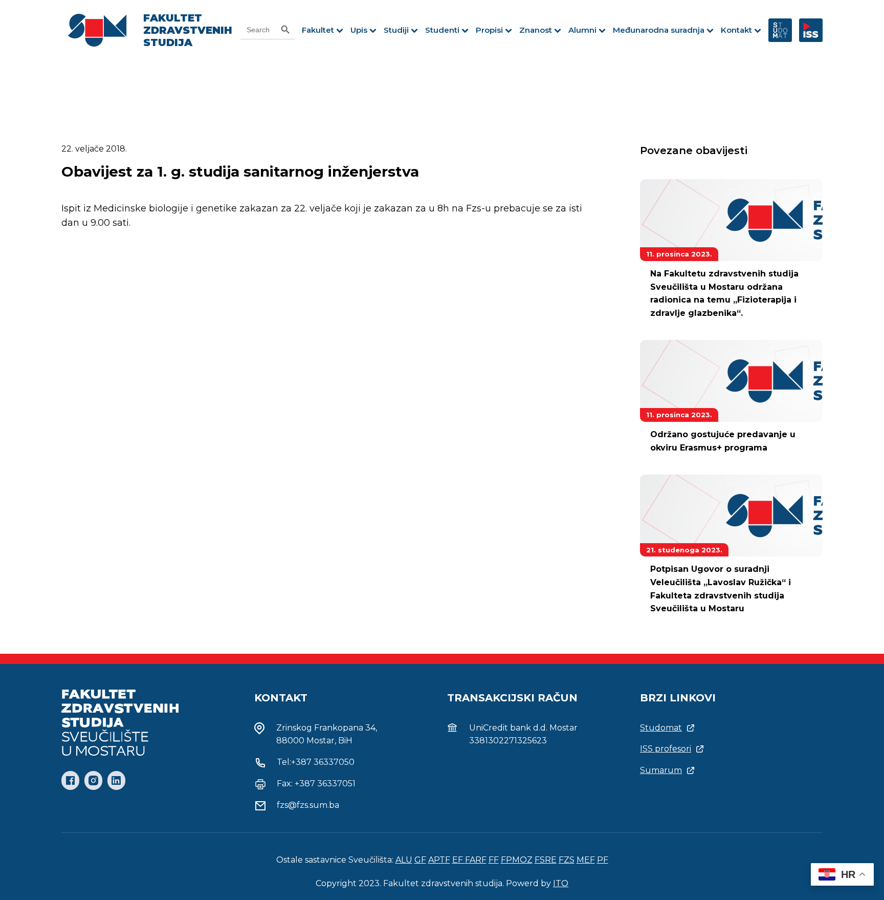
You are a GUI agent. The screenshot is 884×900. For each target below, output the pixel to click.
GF (420, 860)
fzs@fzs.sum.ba (308, 805)
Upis (358, 30)
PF (602, 860)
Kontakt (736, 30)
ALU (403, 860)
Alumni (582, 30)
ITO (560, 883)
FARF (476, 860)
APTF (439, 860)
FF (494, 860)
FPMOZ (517, 860)
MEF (586, 860)
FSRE (546, 860)
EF (458, 860)
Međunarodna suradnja (658, 30)
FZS (566, 860)
